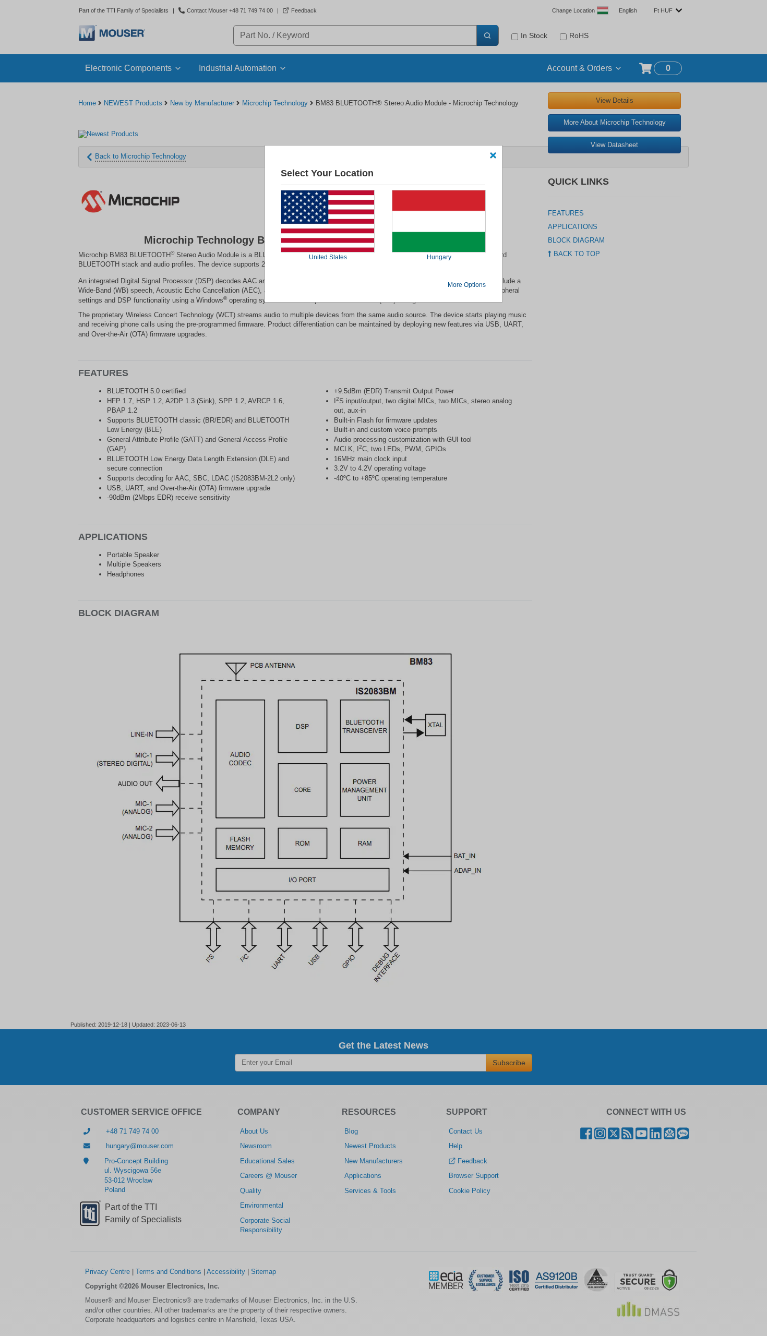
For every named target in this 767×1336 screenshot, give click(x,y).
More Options (467, 284)
